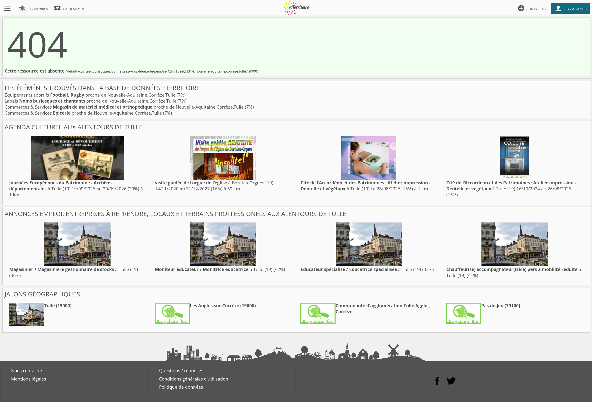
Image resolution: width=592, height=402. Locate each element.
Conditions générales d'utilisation (193, 379)
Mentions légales (28, 379)
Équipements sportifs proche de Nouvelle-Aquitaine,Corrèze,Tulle (91, 95)
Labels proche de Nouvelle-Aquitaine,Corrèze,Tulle (91, 101)
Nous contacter (27, 371)
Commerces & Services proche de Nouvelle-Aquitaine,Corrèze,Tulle (125, 107)
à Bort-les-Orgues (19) (214, 183)
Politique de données (181, 387)
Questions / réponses (181, 371)
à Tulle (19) (60, 186)
